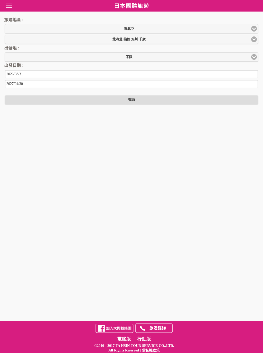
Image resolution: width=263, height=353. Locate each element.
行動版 (144, 338)
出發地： (12, 48)
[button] (131, 28)
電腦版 (124, 338)
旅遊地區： (14, 19)
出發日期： (14, 65)
